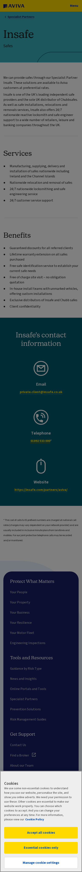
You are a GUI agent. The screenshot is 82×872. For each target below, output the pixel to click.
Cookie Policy (34, 819)
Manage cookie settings (41, 862)
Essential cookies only (41, 847)
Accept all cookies (41, 832)
